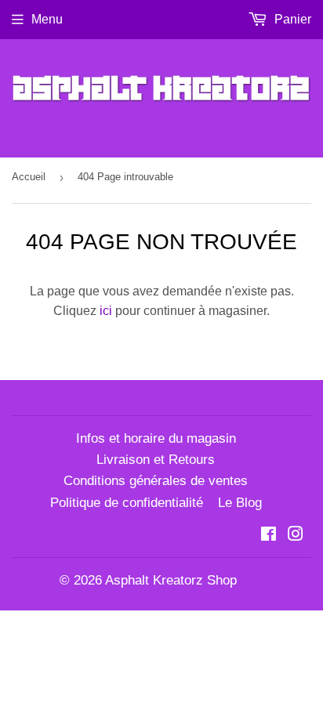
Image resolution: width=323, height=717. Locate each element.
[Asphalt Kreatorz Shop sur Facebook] (268, 535)
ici (106, 310)
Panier (291, 19)
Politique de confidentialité (126, 502)
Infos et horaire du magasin (156, 438)
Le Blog (240, 502)
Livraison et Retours (155, 459)
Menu (47, 19)
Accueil (28, 177)
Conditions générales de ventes (156, 480)
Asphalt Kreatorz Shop (171, 580)
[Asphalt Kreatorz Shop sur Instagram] (295, 535)
